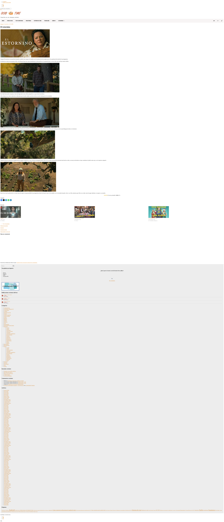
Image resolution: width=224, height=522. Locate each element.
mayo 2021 (6, 463)
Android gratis (17, 510)
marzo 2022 (6, 452)
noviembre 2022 (7, 442)
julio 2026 (6, 391)
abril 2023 (6, 437)
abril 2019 (6, 493)
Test (5, 365)
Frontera (154, 510)
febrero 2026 (6, 397)
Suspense (8, 359)
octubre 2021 (6, 458)
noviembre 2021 (7, 456)
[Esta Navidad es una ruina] (184, 212)
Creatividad (28, 20)
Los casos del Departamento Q (181, 510)
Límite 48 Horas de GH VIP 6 (190, 510)
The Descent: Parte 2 (7, 298)
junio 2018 (6, 504)
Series (5, 346)
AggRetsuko (7, 510)
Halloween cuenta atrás (164, 510)
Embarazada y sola (22, 381)
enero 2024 (6, 426)
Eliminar (1, 218)
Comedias (8, 332)
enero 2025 (6, 412)
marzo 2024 (6, 424)
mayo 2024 (6, 421)
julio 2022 (6, 447)
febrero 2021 (6, 467)
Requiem (13, 511)
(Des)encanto (3, 510)
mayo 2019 (6, 491)
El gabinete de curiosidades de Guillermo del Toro (124, 510)
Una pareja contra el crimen (79, 218)
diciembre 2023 (7, 427)
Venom (37, 511)
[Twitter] (214, 21)
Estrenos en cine (144, 510)
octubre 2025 (6, 402)
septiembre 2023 (7, 431)
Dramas (1, 24)
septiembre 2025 (7, 403)
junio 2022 (6, 448)
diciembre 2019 (7, 483)
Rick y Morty (16, 511)
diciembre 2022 (7, 441)
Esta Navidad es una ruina (152, 218)
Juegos (5, 313)
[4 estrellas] (106, 195)
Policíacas (8, 338)
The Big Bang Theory (23, 511)
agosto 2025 (6, 404)
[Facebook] (218, 21)
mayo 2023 (6, 435)
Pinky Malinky (217, 510)
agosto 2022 (6, 446)
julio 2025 (6, 405)
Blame (44, 510)
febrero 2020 (6, 481)
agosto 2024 (6, 418)
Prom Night (3, 511)
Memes (5, 318)
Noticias (5, 322)
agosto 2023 (6, 432)
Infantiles (8, 337)
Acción (7, 327)
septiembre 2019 (7, 487)
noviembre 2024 (7, 414)
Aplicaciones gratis (37, 510)
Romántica (8, 357)
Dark (106, 510)
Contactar (4, 1)
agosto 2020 (6, 474)
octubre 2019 (6, 486)
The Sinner (27, 511)
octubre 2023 (6, 430)
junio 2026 (6, 392)
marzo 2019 (6, 494)
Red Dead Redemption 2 (8, 511)
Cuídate (53, 20)
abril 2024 (6, 423)
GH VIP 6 (158, 510)
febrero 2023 (6, 439)
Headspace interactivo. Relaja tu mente (16, 380)
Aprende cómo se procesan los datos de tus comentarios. (27, 262)
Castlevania (46, 510)
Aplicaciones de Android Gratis (26, 510)
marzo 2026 (6, 396)
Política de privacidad (7, 2)
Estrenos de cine (37, 20)
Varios (5, 366)
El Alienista (114, 510)
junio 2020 (6, 476)
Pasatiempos (6, 324)
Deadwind (108, 510)
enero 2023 (6, 440)
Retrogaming (6, 345)
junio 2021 (6, 462)
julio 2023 (6, 433)
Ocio (5, 323)
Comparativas (7, 308)
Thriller (7, 343)
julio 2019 (6, 489)
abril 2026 (6, 395)
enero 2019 (6, 496)
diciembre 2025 (7, 399)
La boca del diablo (8, 375)
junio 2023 (6, 434)
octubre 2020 (6, 472)
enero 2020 (6, 482)
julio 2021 (6, 461)
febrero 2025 (6, 411)
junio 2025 (6, 406)
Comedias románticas (10, 333)
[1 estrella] (104, 195)
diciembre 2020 (7, 469)
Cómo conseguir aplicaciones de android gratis (64, 510)
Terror (7, 341)
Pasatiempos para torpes (9, 325)
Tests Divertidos (19, 20)
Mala (4, 275)
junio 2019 (6, 490)
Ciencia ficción (9, 331)
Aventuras (8, 330)
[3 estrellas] (105, 195)
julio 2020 (6, 475)
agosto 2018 (6, 502)
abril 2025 (6, 409)
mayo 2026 (6, 393)
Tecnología (46, 20)
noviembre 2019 (7, 484)
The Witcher (31, 511)
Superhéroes (8, 340)
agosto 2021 (6, 460)
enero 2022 (6, 454)
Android (12, 510)
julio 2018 (6, 503)
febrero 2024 (6, 425)
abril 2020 (6, 479)
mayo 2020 (6, 477)
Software (6, 361)
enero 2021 (6, 468)
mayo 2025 (6, 407)
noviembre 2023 (7, 428)
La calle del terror (170, 510)
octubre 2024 (6, 416)
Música (5, 319)
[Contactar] (222, 21)
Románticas (8, 339)
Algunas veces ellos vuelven (8, 294)
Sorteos (5, 362)
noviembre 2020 (7, 470)
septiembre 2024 (7, 417)
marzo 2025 (6, 410)
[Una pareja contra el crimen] (110, 212)
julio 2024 (6, 419)
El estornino (7, 223)
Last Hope (174, 510)
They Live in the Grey (7, 301)
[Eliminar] (36, 212)
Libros (5, 317)
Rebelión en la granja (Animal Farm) (15, 384)
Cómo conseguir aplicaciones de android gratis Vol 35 (83, 510)
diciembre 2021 (7, 455)
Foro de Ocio (10, 20)
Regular (4, 274)
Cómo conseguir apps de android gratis (98, 510)
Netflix (5, 320)
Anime (7, 329)
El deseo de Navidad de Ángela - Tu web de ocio (14, 385)
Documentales (9, 334)
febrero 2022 (6, 453)
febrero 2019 (6, 495)
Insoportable (5, 276)
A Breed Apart (7, 374)
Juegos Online (7, 316)
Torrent (34, 511)
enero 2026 (6, 398)
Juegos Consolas (7, 315)
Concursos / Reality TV (9, 309)
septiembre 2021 (7, 459)
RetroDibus (6, 344)
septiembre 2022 (7, 445)
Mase (6, 295)
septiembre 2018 (7, 501)
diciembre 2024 (7, 413)
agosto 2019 (6, 488)
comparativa (50, 510)
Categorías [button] (60, 20)
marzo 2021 (6, 466)
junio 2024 (6, 420)
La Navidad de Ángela (30, 385)
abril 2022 (6, 451)
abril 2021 (6, 465)
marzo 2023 (6, 438)
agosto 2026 (6, 390)
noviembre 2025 (7, 400)
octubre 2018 (6, 500)
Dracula (111, 510)
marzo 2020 (6, 480)
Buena (4, 272)
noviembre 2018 (7, 499)
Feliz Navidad (151, 510)
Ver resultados (112, 280)
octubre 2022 (6, 444)
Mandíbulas (197, 510)
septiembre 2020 (7, 473)
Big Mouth (41, 510)
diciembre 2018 (7, 497)
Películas (6, 326)
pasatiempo (205, 510)
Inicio (3, 20)
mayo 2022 (6, 449)
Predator (221, 510)
